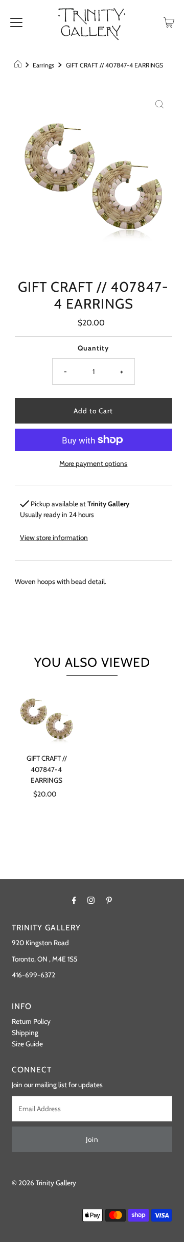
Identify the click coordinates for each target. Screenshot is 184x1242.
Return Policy (31, 1021)
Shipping (25, 1032)
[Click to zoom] (159, 103)
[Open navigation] (16, 21)
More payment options (93, 463)
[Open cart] (168, 21)
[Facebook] (74, 900)
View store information (54, 537)
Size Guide (27, 1044)
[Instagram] (91, 900)
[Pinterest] (109, 900)
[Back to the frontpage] (19, 65)
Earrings (43, 65)
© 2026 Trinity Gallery (44, 1183)
